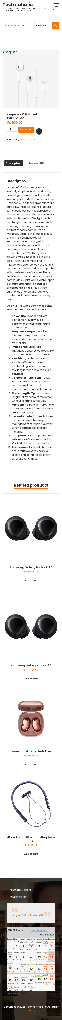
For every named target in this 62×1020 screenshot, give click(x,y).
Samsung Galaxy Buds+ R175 (31, 567)
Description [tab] (13, 163)
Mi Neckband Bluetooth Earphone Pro (31, 839)
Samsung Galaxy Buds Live (31, 751)
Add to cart (26, 129)
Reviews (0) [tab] (36, 163)
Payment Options (20, 890)
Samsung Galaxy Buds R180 (31, 665)
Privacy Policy (18, 897)
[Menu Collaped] (56, 6)
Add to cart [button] (31, 580)
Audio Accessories (31, 139)
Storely (31, 1010)
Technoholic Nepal (15, 993)
